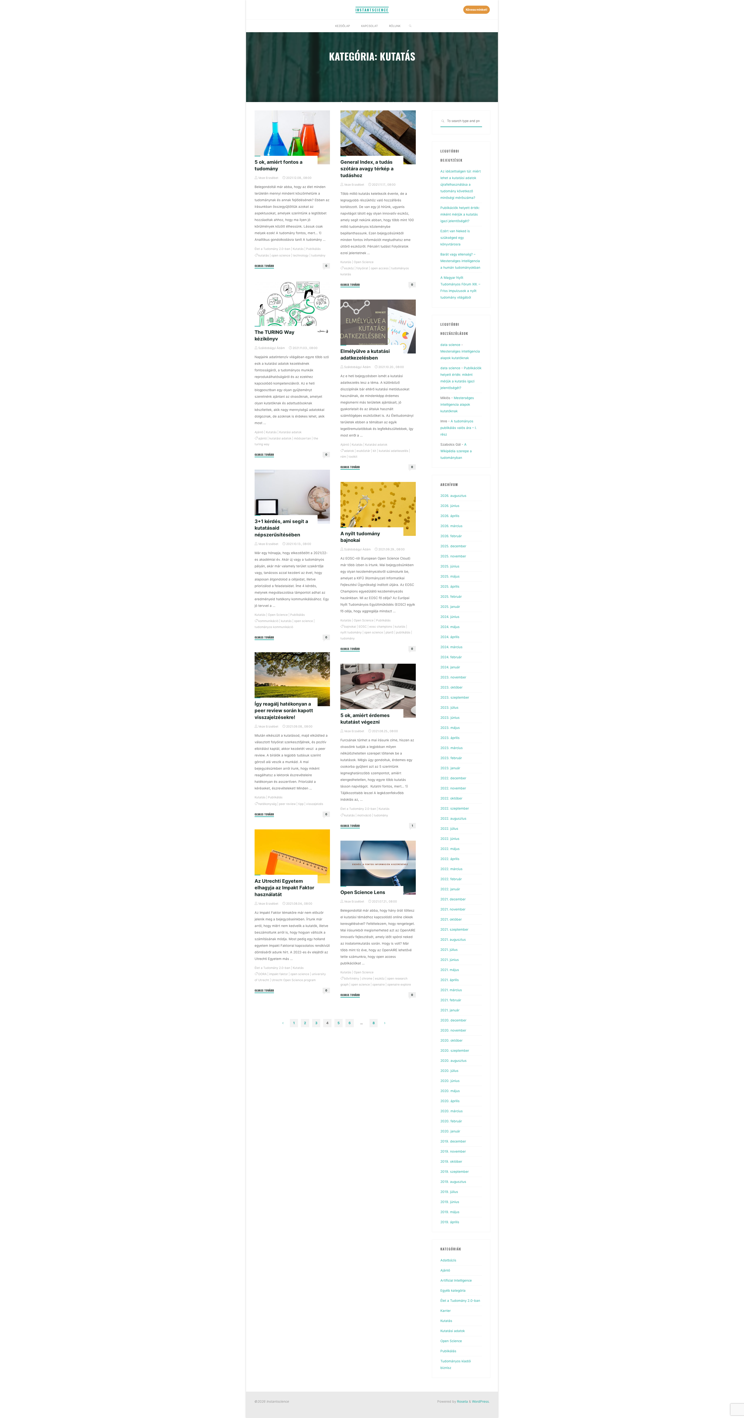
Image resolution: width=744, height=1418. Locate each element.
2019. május (449, 1212)
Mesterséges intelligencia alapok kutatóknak (457, 404)
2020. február (451, 1121)
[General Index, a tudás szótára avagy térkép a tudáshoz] (378, 137)
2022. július (449, 829)
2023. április (450, 738)
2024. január (450, 667)
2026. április (449, 516)
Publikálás (313, 248)
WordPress (480, 1401)
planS (390, 632)
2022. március (451, 869)
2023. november (453, 677)
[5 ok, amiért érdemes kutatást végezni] (378, 691)
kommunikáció (268, 621)
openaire (378, 984)
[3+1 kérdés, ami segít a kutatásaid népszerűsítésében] (292, 497)
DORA (262, 974)
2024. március (451, 647)
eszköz (349, 268)
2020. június (450, 1081)
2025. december (453, 546)
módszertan (302, 438)
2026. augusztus (453, 496)
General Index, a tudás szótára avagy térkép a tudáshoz (367, 168)
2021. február (450, 1000)
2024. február (451, 657)
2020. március (451, 1111)
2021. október (451, 919)
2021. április (449, 980)
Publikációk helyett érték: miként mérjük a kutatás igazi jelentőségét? (460, 214)
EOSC (363, 626)
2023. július (449, 707)
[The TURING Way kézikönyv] (292, 307)
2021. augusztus (453, 940)
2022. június (449, 839)
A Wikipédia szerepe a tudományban (456, 451)
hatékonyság (267, 804)
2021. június (449, 960)
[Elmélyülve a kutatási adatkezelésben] (378, 326)
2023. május (450, 728)
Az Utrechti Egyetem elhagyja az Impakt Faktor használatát (284, 887)
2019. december (453, 1141)
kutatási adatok (280, 438)
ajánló (262, 438)
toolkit (353, 456)
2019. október (451, 1161)
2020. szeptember (454, 1050)
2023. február (451, 758)
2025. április (449, 586)
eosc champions (380, 626)
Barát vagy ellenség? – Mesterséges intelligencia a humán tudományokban (460, 260)
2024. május (450, 627)
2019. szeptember (454, 1172)
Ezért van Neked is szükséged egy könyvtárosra (455, 237)
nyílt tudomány (351, 632)
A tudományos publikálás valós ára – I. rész (458, 427)
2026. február (451, 536)
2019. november (453, 1151)
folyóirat (362, 268)
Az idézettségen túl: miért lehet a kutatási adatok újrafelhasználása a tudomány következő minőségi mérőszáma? (460, 184)
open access (380, 268)
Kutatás (298, 248)
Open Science (364, 262)
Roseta (462, 1401)
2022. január (450, 889)
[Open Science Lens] (378, 868)
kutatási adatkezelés (393, 450)
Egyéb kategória (453, 1290)
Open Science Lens (362, 892)
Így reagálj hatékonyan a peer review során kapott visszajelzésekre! (284, 710)
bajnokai (350, 626)
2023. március (451, 748)
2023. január (450, 768)
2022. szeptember (454, 808)
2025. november (453, 556)
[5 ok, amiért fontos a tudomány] (292, 137)
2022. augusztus (453, 818)
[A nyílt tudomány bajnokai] (378, 509)
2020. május (450, 1091)
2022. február (451, 879)
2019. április (449, 1222)
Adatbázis (448, 1260)
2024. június (449, 617)
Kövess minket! (476, 9)
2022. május (450, 849)
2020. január (450, 1131)
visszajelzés (314, 804)
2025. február (451, 597)
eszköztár (363, 450)
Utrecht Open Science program (294, 980)
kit (374, 450)
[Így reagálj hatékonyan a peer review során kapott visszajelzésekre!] (292, 679)
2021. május (449, 970)
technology (301, 255)
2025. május (450, 576)
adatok (349, 450)
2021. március (451, 990)
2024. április (449, 637)
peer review (287, 804)
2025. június (449, 566)
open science (280, 255)
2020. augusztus (453, 1061)
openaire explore (399, 984)
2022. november (453, 788)
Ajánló (259, 432)
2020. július (449, 1071)
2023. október (451, 687)
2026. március (451, 526)
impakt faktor (278, 974)
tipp (301, 804)
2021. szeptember (454, 929)
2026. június (449, 506)
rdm (343, 456)
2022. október (451, 798)
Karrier (445, 1311)
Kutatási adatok (290, 432)
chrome (367, 979)
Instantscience (372, 9)
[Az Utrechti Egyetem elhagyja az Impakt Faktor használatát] (292, 856)
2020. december (453, 1020)
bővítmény (351, 979)
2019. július (449, 1192)
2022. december (453, 778)
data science (450, 345)
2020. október (451, 1040)
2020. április (450, 1101)
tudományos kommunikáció (274, 627)
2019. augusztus (453, 1182)
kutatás (263, 255)
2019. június (449, 1202)
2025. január (450, 607)
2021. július (449, 950)
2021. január (449, 1010)
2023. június (450, 718)
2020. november (453, 1030)
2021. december (453, 899)
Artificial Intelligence (456, 1280)
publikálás (403, 632)
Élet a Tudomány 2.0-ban (272, 248)
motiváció (364, 815)
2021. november (452, 909)
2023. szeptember (454, 697)
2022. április (449, 859)
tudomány (318, 255)
